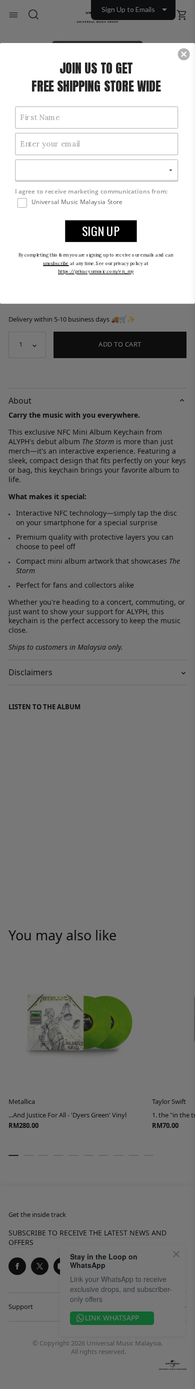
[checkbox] (98, 202)
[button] (184, 54)
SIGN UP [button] (101, 231)
